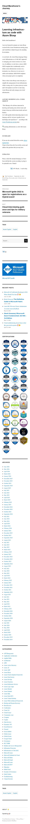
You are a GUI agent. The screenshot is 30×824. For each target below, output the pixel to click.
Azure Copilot (7, 229)
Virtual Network (8, 779)
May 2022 (6, 573)
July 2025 (6, 490)
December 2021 (8, 585)
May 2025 (6, 495)
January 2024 (7, 530)
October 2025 (7, 483)
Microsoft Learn (8, 762)
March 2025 (7, 500)
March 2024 (7, 526)
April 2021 (7, 604)
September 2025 (8, 486)
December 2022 (8, 557)
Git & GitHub (7, 731)
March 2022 (7, 578)
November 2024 (8, 509)
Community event (13, 178)
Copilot (15, 229)
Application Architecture (10, 656)
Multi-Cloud (7, 769)
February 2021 (8, 609)
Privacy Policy (20, 819)
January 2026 (7, 476)
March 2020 (7, 632)
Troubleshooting (8, 776)
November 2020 (8, 613)
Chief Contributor (9, 176)
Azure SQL (7, 694)
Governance (7, 741)
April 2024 (7, 523)
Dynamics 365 (8, 724)
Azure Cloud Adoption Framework (13, 675)
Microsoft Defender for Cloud (12, 755)
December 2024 (8, 507)
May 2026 (6, 469)
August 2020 (7, 620)
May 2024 (6, 521)
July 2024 (6, 516)
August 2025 (7, 488)
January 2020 (7, 635)
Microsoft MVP (8, 765)
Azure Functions (8, 682)
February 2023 (8, 552)
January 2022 (7, 583)
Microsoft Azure (8, 753)
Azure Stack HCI (8, 696)
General (6, 729)
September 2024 (8, 514)
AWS (5, 663)
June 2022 (6, 571)
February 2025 (8, 502)
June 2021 (6, 599)
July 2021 (6, 597)
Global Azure (7, 734)
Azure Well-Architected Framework (13, 701)
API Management (8, 653)
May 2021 (6, 601)
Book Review (7, 705)
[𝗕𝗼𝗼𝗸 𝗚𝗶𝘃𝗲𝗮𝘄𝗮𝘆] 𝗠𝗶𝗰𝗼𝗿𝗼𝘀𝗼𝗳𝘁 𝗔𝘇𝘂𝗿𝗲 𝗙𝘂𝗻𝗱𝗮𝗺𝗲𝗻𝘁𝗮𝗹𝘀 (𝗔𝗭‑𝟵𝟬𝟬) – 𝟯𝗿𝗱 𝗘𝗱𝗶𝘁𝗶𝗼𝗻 (15, 315)
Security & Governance (10, 772)
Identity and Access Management (13, 746)
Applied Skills (8, 658)
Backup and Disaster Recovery (12, 703)
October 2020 (7, 616)
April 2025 (7, 497)
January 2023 (7, 554)
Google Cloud (8, 738)
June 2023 (6, 545)
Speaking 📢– (6, 814)
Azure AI (6, 667)
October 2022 (7, 561)
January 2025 (7, 504)
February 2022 (8, 580)
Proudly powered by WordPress (9, 820)
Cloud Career (7, 712)
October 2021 (7, 590)
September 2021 (8, 592)
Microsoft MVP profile (8, 278)
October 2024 (7, 512)
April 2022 (7, 575)
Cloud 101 (7, 710)
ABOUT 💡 (5, 809)
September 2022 (8, 564)
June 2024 (6, 519)
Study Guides (7, 774)
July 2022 (6, 568)
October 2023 (7, 535)
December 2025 (8, 478)
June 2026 (6, 467)
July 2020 (6, 623)
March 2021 (7, 606)
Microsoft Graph (8, 760)
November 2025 (8, 481)
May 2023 (6, 547)
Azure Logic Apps (9, 686)
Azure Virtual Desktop (10, 698)
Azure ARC (7, 670)
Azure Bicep (5, 178)
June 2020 (6, 625)
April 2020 (7, 630)
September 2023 (8, 538)
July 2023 (6, 542)
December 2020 (8, 611)
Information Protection (10, 748)
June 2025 (6, 493)
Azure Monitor (8, 689)
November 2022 (8, 559)
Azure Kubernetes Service (11, 684)
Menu (5, 13)
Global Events (7, 736)
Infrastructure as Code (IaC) (11, 750)
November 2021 (8, 587)
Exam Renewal (8, 727)
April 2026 (7, 471)
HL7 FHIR (7, 743)
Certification (7, 708)
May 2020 (6, 628)
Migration (6, 767)
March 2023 (7, 549)
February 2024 (8, 528)
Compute (6, 717)
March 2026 (7, 474)
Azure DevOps (8, 679)
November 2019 (8, 639)
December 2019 (8, 637)
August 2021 (7, 594)
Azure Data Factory (9, 677)
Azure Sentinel (8, 691)
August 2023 (7, 540)
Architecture (7, 660)
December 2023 (8, 533)
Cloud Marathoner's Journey (11, 7)
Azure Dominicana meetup (9, 122)
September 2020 (8, 618)
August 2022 (7, 566)
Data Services (7, 722)
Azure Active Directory (10, 665)
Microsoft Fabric (8, 757)
